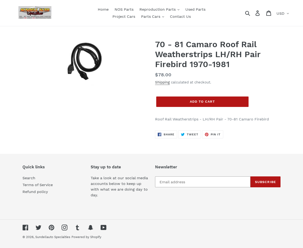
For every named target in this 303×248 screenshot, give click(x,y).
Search (28, 178)
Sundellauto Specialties (52, 237)
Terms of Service (37, 185)
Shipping (162, 82)
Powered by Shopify (86, 237)
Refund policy (35, 191)
